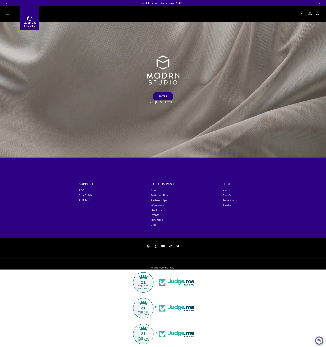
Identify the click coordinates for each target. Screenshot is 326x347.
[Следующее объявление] (319, 3)
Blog (153, 224)
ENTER (163, 96)
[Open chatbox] (319, 340)
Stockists (156, 210)
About (155, 190)
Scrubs (226, 205)
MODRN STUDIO (167, 268)
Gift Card (228, 195)
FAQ (82, 190)
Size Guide (85, 195)
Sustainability (159, 195)
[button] (7, 13)
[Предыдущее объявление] (6, 3)
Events (155, 214)
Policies (84, 200)
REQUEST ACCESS (163, 102)
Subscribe (157, 219)
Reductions (229, 200)
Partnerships (159, 200)
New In (226, 190)
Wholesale (157, 205)
